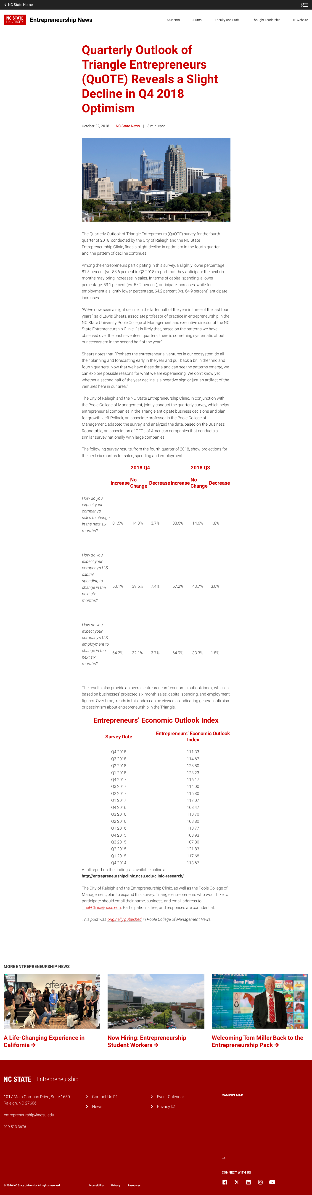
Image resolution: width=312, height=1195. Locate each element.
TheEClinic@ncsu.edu (101, 907)
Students (173, 20)
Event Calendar (170, 1096)
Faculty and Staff (227, 20)
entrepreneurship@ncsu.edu (29, 1115)
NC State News (128, 126)
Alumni (197, 20)
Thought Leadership (266, 20)
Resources (134, 1185)
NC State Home (20, 5)
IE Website (300, 20)
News (97, 1106)
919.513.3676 (15, 1127)
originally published (125, 919)
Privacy (115, 1185)
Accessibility (96, 1185)
